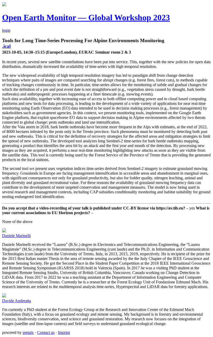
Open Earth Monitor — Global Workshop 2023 (86, 17)
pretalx (28, 332)
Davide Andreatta (16, 300)
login (6, 30)
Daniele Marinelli (16, 235)
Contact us (46, 332)
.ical (6, 46)
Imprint (64, 332)
